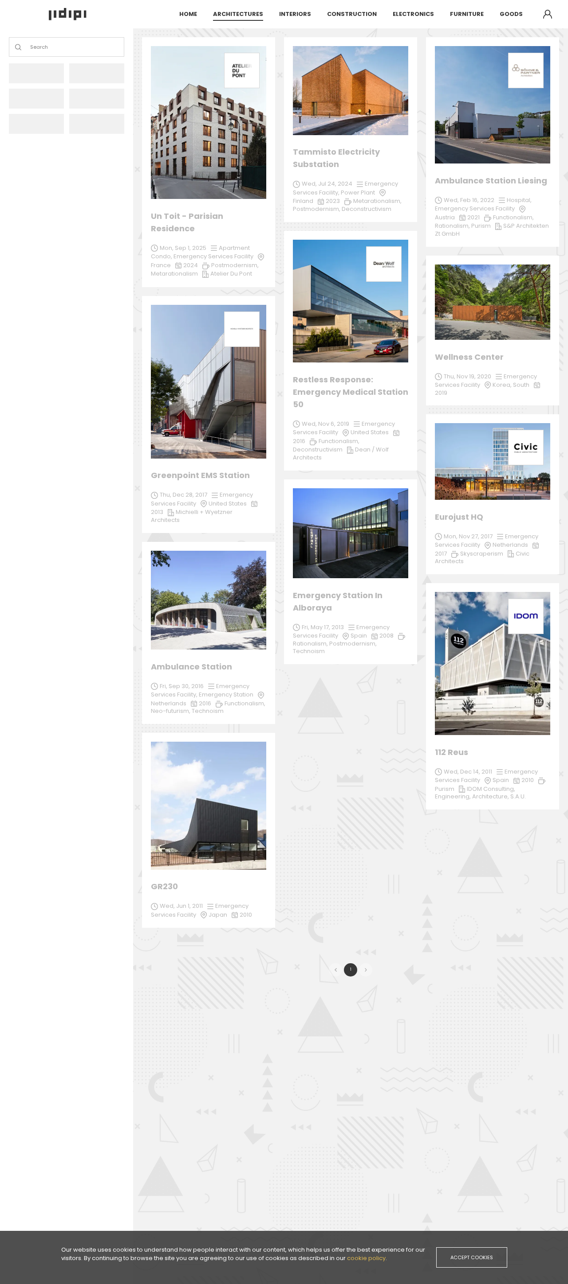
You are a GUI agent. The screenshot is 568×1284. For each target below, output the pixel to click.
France (161, 265)
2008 (386, 635)
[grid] (350, 487)
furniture (467, 14)
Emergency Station (226, 694)
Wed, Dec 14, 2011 (468, 771)
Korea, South (511, 385)
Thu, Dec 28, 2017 (183, 494)
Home (188, 14)
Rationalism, (311, 643)
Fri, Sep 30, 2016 (182, 686)
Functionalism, (245, 703)
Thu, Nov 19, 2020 (467, 376)
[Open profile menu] (547, 14)
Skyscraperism (481, 553)
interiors (295, 14)
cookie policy (366, 1258)
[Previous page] (335, 970)
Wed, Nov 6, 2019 (325, 424)
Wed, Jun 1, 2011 (181, 906)
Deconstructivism (318, 449)
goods (511, 14)
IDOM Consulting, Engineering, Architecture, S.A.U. (480, 793)
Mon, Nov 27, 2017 (468, 536)
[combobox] (31, 47)
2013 (157, 512)
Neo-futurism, (171, 711)
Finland (303, 201)
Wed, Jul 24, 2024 (327, 183)
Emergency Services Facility (213, 256)
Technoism (309, 651)
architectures (238, 14)
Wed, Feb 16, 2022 (469, 200)
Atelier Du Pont (231, 273)
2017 (441, 553)
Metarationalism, (377, 201)
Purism (444, 789)
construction (352, 14)
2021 (473, 217)
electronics (413, 14)
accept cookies (471, 1257)
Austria (445, 217)
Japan (218, 914)
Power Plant (358, 192)
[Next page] (365, 970)
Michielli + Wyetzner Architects (192, 516)
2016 (205, 703)
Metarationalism (174, 273)
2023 (333, 201)
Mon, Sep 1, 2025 (183, 248)
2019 (441, 393)
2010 (527, 780)
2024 (190, 265)
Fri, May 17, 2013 (323, 627)
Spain (359, 635)
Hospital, (519, 200)
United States (228, 503)
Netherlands (510, 545)
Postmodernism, (353, 643)
